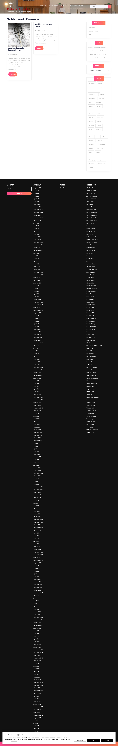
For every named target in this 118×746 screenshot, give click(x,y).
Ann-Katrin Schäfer (91, 196)
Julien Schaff (90, 275)
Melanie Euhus (90, 321)
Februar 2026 (37, 204)
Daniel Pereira (90, 228)
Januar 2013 (37, 549)
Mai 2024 (36, 258)
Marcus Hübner (90, 307)
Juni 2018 (36, 416)
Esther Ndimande (91, 237)
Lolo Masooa (90, 299)
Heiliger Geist (100, 117)
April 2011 (36, 606)
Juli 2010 (36, 631)
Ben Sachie (89, 204)
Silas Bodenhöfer (91, 375)
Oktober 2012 (37, 557)
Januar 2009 (37, 679)
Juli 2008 (36, 696)
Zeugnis (91, 167)
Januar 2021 (37, 364)
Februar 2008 (37, 701)
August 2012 (37, 563)
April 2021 (36, 356)
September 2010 (38, 625)
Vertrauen (91, 163)
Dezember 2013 (38, 519)
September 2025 (38, 218)
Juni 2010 (36, 633)
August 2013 (37, 530)
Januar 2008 (37, 704)
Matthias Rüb (90, 315)
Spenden (63, 5)
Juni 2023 (36, 288)
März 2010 (36, 641)
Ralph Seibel (90, 353)
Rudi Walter (89, 359)
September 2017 (38, 440)
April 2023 (36, 294)
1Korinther (92, 83)
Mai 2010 (36, 636)
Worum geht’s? (53, 5)
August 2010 (37, 628)
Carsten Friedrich (91, 207)
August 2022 (37, 313)
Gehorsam (99, 110)
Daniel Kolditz (90, 226)
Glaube (100, 113)
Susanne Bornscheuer (92, 397)
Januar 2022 (37, 332)
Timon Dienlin (90, 413)
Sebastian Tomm (91, 372)
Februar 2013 (37, 546)
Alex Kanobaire (90, 188)
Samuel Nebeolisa (91, 367)
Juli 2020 (36, 381)
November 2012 (38, 554)
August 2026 (37, 188)
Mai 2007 (36, 726)
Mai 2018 (36, 419)
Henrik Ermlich (90, 253)
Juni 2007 (36, 723)
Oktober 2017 (37, 438)
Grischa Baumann (91, 242)
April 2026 (36, 198)
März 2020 (36, 391)
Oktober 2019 (37, 402)
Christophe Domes (91, 220)
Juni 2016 (36, 459)
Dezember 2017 (38, 432)
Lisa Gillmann (90, 296)
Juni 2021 (36, 351)
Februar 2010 (37, 644)
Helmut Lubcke (90, 250)
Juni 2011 (36, 601)
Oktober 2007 (37, 712)
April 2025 (36, 231)
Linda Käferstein (91, 291)
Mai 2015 (36, 484)
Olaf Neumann (90, 343)
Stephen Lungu (90, 391)
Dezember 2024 (38, 242)
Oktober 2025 (37, 215)
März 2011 (36, 609)
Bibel (90, 102)
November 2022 (38, 304)
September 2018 (38, 408)
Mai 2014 (36, 506)
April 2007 (36, 728)
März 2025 (36, 234)
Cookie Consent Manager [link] (10, 734)
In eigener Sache (91, 256)
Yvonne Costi (90, 432)
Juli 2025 (36, 223)
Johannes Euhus (91, 264)
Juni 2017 (36, 443)
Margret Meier (90, 310)
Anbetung (99, 87)
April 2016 (36, 465)
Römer (98, 152)
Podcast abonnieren (93, 31)
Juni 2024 (36, 256)
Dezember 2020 (38, 367)
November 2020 (38, 370)
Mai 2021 (36, 353)
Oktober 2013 (37, 525)
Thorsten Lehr (90, 408)
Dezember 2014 (38, 487)
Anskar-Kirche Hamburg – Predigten (97, 47)
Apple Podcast (91, 27)
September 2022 (38, 310)
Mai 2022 (36, 321)
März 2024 (36, 264)
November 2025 (38, 212)
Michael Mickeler (91, 326)
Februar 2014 (37, 514)
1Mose (100, 83)
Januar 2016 (37, 470)
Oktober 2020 (37, 372)
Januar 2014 (37, 516)
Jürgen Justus (90, 277)
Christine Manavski (91, 212)
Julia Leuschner (91, 272)
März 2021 (36, 359)
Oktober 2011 (37, 590)
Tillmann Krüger (91, 410)
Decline (93, 740)
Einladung (98, 102)
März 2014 (36, 511)
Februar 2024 (37, 266)
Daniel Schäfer (90, 231)
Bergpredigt (92, 98)
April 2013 (36, 541)
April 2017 (36, 448)
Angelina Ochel (90, 193)
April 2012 (36, 573)
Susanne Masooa (91, 400)
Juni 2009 (36, 666)
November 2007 (38, 709)
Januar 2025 (37, 239)
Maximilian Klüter (91, 318)
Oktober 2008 (37, 688)
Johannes (98, 129)
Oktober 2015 (37, 476)
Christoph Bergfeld (91, 215)
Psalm (90, 152)
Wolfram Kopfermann (92, 429)
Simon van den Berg (92, 378)
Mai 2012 (36, 571)
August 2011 (37, 595)
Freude (99, 106)
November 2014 (38, 489)
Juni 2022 (36, 318)
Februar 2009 (37, 677)
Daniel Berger (90, 223)
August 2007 (37, 718)
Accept (107, 740)
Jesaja (99, 125)
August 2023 (37, 283)
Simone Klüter (90, 381)
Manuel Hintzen (90, 304)
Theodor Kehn (90, 402)
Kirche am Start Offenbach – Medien (97, 54)
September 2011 (38, 593)
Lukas (97, 136)
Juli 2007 (36, 720)
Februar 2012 (37, 579)
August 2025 (37, 220)
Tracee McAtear (90, 421)
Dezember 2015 (38, 473)
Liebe (90, 136)
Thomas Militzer (91, 405)
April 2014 (36, 508)
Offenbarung (101, 144)
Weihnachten (101, 163)
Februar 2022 (37, 329)
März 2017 (36, 451)
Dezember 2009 (38, 650)
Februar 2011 (37, 612)
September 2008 (38, 690)
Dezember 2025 (38, 209)
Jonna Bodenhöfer (91, 269)
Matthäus (91, 140)
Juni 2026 (36, 193)
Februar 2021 (37, 362)
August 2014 (37, 497)
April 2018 (36, 421)
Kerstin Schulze (90, 280)
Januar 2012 (37, 582)
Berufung (101, 98)
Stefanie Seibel (90, 386)
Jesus (90, 129)
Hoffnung (91, 125)
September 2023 (38, 280)
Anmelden (63, 188)
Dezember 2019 (38, 397)
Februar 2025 (37, 237)
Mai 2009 (36, 669)
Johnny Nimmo (90, 266)
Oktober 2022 (37, 307)
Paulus (91, 148)
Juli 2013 (36, 533)
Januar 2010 (37, 647)
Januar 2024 (37, 269)
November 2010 (38, 620)
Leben (105, 133)
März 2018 (36, 424)
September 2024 (38, 250)
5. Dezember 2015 (41, 30)
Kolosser (91, 133)
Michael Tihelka (90, 329)
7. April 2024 (13, 54)
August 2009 (37, 660)
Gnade (91, 117)
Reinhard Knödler (91, 356)
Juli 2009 (36, 663)
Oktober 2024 (37, 247)
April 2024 (36, 261)
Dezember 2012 (38, 552)
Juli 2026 (36, 190)
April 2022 (36, 323)
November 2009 (38, 652)
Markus (105, 136)
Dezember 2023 (38, 272)
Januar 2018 (37, 429)
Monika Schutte (90, 337)
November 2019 (38, 400)
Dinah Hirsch (90, 234)
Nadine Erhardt (90, 340)
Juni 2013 (36, 535)
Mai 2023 (36, 291)
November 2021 (38, 337)
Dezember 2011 (38, 584)
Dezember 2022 (38, 302)
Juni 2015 (36, 481)
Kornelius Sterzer (91, 285)
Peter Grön (89, 348)
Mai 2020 (36, 386)
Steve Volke (89, 394)
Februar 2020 (37, 394)
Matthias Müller (90, 313)
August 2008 (37, 693)
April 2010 (36, 639)
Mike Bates (89, 332)
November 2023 (38, 275)
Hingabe (99, 121)
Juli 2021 (36, 348)
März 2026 (36, 201)
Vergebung (101, 159)
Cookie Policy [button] (48, 739)
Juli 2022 (36, 315)
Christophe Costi (91, 218)
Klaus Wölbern (90, 283)
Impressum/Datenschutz (76, 5)
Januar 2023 (37, 299)
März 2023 (36, 296)
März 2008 (36, 698)
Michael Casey (90, 323)
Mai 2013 (36, 538)
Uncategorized (90, 424)
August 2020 (37, 378)
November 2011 (38, 587)
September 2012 (38, 560)
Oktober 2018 (37, 405)
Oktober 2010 (37, 622)
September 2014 (38, 495)
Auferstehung (92, 94)
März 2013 (36, 544)
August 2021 (37, 345)
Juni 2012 (36, 568)
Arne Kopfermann (91, 198)
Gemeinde (92, 113)
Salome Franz (90, 364)
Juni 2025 (36, 226)
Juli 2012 (36, 565)
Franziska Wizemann (92, 239)
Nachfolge (91, 144)
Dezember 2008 (38, 682)
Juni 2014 (36, 503)
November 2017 (38, 435)
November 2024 (38, 245)
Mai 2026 (36, 196)
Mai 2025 (36, 228)
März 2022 (36, 326)
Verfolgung (92, 159)
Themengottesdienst (94, 156)
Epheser (91, 106)
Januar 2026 (37, 207)
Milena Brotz (90, 334)
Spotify (89, 34)
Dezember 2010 (38, 617)
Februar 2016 (37, 468)
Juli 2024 (36, 253)
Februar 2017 (37, 454)
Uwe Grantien (90, 427)
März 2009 (36, 674)
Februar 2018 (37, 427)
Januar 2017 (37, 457)
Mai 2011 (36, 603)
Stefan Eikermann (91, 383)
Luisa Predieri (90, 302)
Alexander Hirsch (91, 190)
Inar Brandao (90, 258)
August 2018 (37, 410)
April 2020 (36, 389)
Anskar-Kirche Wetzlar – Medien (96, 50)
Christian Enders (91, 209)
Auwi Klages (90, 201)
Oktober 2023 (37, 277)
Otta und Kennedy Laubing (94, 345)
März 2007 (36, 731)
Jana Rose (89, 261)
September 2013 (38, 527)
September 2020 (38, 375)
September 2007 (38, 715)
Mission (100, 140)
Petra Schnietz (90, 351)
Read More (13, 74)
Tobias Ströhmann (91, 416)
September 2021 (38, 343)
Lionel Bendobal (91, 294)
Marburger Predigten (18, 9)
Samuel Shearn (90, 370)
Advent (91, 87)
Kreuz (99, 133)
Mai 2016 (36, 462)
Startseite (43, 5)
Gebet (90, 110)
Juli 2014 (36, 500)
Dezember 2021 (38, 334)
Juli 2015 (36, 478)
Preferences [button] (14, 741)
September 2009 (38, 658)
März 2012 (36, 576)
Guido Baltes (90, 245)
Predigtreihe (100, 148)
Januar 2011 (37, 614)
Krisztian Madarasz (91, 288)
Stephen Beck (90, 389)
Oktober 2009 (37, 655)
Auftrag (102, 94)
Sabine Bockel (90, 362)
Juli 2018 (36, 413)
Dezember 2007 (38, 707)
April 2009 (36, 671)
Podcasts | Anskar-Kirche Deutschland (97, 58)
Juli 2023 (36, 285)
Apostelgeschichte (94, 90)
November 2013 (38, 522)
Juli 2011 (36, 598)
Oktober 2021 (37, 340)
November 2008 (38, 685)
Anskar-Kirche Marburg (76, 8)
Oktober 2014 (37, 492)
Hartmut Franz (90, 247)
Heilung (91, 121)
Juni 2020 (36, 383)
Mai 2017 (36, 446)
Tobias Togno (90, 419)
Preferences (80, 740)
